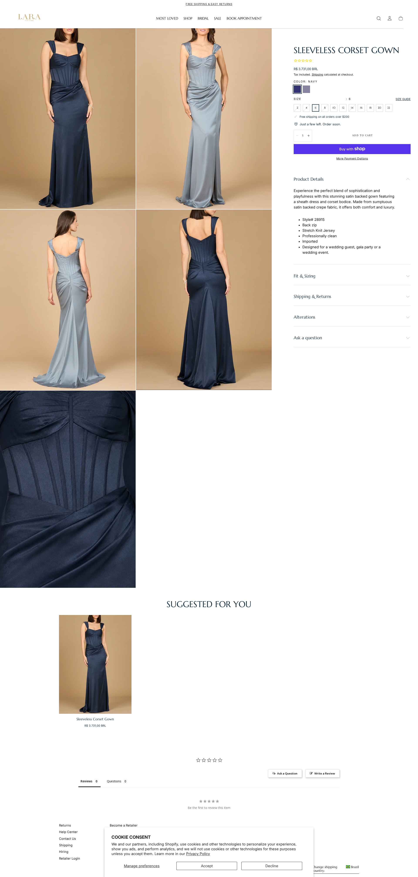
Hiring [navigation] (63, 852)
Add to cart (362, 135)
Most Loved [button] (167, 18)
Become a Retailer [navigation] (124, 825)
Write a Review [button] (324, 773)
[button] (378, 18)
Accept (207, 866)
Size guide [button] (403, 99)
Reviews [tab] (86, 781)
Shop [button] (188, 18)
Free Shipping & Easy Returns (209, 4)
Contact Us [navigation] (67, 839)
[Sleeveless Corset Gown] (95, 664)
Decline (271, 866)
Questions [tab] (114, 781)
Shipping (317, 74)
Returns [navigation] (65, 825)
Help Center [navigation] (68, 832)
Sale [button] (217, 18)
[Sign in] (389, 18)
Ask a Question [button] (287, 773)
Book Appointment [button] (244, 18)
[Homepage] (28, 18)
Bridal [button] (203, 18)
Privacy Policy (198, 854)
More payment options (352, 158)
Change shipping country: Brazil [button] (335, 869)
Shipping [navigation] (65, 845)
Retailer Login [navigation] (69, 858)
